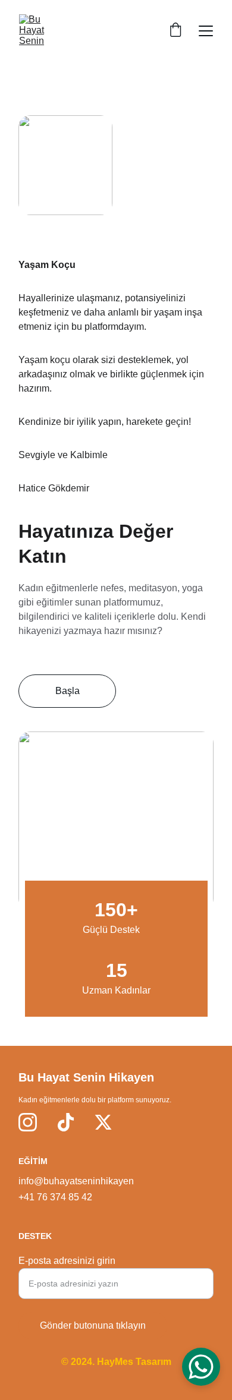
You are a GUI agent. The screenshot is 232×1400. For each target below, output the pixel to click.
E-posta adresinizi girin (66, 1261)
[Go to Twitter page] (103, 1122)
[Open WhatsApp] (201, 1367)
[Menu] (206, 31)
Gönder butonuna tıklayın (93, 1325)
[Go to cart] (175, 31)
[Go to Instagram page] (27, 1122)
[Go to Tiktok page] (66, 1122)
